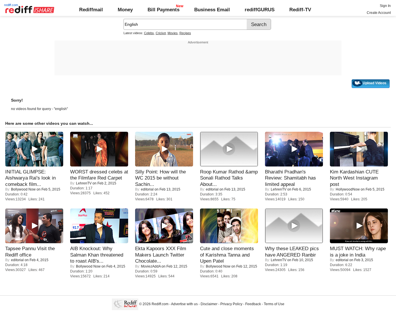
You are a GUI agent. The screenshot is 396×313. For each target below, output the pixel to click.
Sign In (385, 6)
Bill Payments (163, 9)
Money (125, 9)
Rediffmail (91, 9)
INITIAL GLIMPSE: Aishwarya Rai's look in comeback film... (30, 178)
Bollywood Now (23, 189)
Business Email (212, 9)
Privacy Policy (231, 304)
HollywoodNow (348, 189)
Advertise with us (184, 304)
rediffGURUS (260, 9)
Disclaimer (209, 304)
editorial (147, 189)
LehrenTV (84, 183)
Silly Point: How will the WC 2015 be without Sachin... (160, 178)
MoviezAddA (151, 266)
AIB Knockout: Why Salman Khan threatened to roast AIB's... (96, 254)
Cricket (161, 33)
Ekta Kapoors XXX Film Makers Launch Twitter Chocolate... (160, 254)
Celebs (149, 33)
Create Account (379, 13)
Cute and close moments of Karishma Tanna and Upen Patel (227, 254)
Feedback (253, 304)
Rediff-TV (300, 9)
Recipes (185, 33)
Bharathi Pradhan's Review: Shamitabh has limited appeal (290, 178)
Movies (173, 33)
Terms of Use (274, 304)
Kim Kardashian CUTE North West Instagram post (354, 178)
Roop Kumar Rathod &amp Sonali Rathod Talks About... (229, 178)
